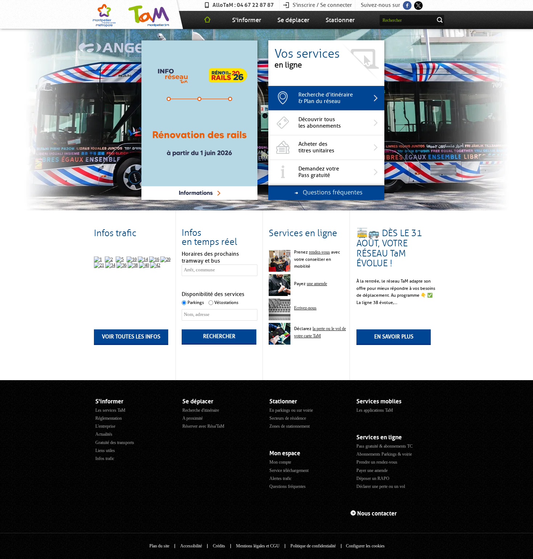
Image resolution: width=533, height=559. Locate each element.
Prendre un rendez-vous (376, 462)
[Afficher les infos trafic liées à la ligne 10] (132, 259)
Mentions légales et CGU (258, 545)
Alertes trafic (280, 478)
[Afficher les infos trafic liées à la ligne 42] (155, 265)
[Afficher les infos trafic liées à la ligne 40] (144, 265)
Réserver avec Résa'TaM (203, 426)
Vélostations (226, 302)
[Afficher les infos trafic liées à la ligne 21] (99, 265)
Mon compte (280, 462)
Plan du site (159, 545)
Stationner (340, 20)
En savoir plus (393, 336)
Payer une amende (372, 470)
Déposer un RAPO (372, 478)
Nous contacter (377, 513)
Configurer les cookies (365, 545)
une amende (317, 283)
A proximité (192, 418)
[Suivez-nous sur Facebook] (407, 3)
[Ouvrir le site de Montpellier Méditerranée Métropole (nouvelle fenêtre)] (104, 14)
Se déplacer (293, 20)
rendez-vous (319, 252)
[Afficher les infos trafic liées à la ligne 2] (109, 259)
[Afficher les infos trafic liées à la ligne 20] (165, 259)
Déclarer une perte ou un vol (380, 486)
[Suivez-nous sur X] (418, 3)
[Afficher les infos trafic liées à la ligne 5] (120, 259)
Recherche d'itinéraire (200, 410)
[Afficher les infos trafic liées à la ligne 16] (154, 259)
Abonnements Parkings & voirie (384, 454)
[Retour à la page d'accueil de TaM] (148, 14)
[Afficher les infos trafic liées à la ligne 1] (98, 259)
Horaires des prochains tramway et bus (210, 257)
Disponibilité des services (213, 294)
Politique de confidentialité (313, 545)
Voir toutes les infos (131, 336)
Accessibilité (191, 545)
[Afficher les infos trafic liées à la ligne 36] (121, 265)
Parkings (195, 302)
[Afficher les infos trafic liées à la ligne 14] (143, 259)
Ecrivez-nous (305, 308)
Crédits (219, 545)
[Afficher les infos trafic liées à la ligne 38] (133, 265)
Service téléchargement (289, 470)
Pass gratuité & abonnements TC (384, 446)
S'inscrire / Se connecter (322, 5)
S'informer (246, 20)
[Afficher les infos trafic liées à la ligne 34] (110, 265)
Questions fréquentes (287, 486)
